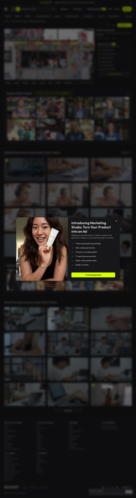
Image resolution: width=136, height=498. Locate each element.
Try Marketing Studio (93, 275)
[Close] (116, 221)
